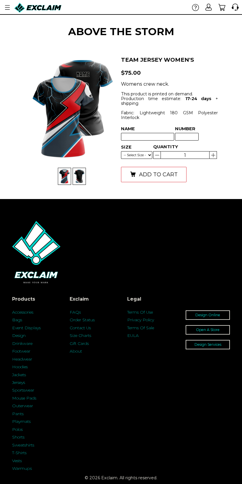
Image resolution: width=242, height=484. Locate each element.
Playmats (21, 421)
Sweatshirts (23, 445)
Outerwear (22, 405)
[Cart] (222, 7)
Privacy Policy (140, 319)
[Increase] (157, 155)
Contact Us (80, 327)
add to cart (158, 174)
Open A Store (208, 329)
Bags (17, 319)
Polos (17, 429)
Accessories (22, 312)
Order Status (82, 319)
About (76, 351)
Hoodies (20, 366)
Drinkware (22, 343)
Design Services (207, 344)
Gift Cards (79, 343)
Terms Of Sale (140, 327)
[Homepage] (38, 7)
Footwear (21, 351)
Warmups (22, 468)
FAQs (75, 312)
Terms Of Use (140, 312)
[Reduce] (213, 155)
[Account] (208, 7)
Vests (17, 460)
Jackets (19, 374)
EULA (133, 335)
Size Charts (80, 335)
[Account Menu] (7, 7)
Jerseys (18, 382)
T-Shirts (19, 452)
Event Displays (26, 327)
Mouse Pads (24, 398)
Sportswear (23, 390)
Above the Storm (121, 31)
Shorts (18, 437)
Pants (18, 413)
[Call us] (234, 7)
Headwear (22, 359)
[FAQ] (195, 7)
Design (19, 335)
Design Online (207, 315)
